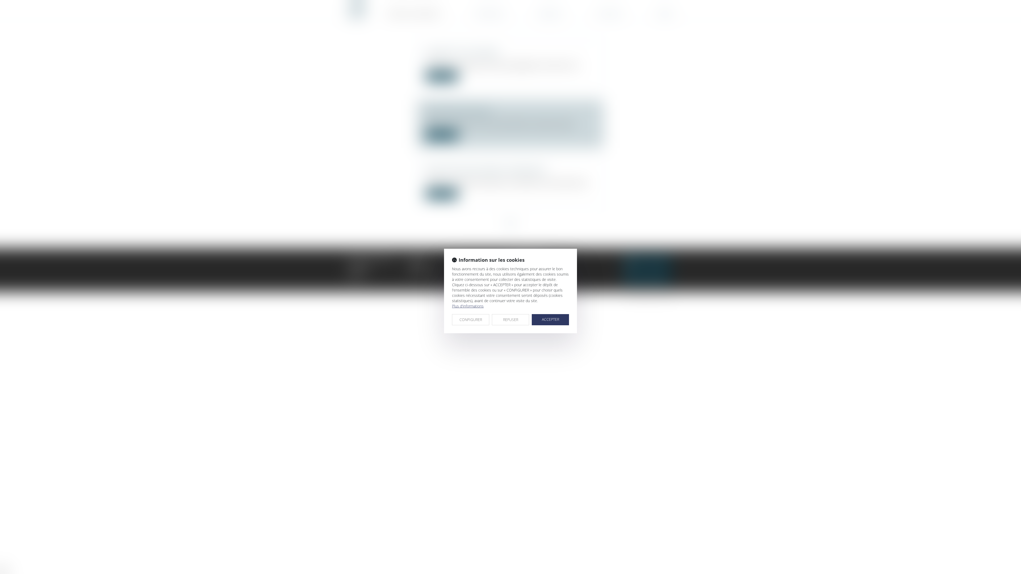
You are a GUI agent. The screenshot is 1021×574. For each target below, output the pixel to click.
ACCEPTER (550, 319)
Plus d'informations (468, 306)
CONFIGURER (470, 319)
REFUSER (510, 319)
